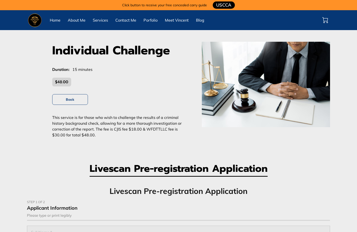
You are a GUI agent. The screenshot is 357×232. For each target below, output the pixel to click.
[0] (325, 20)
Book (70, 99)
